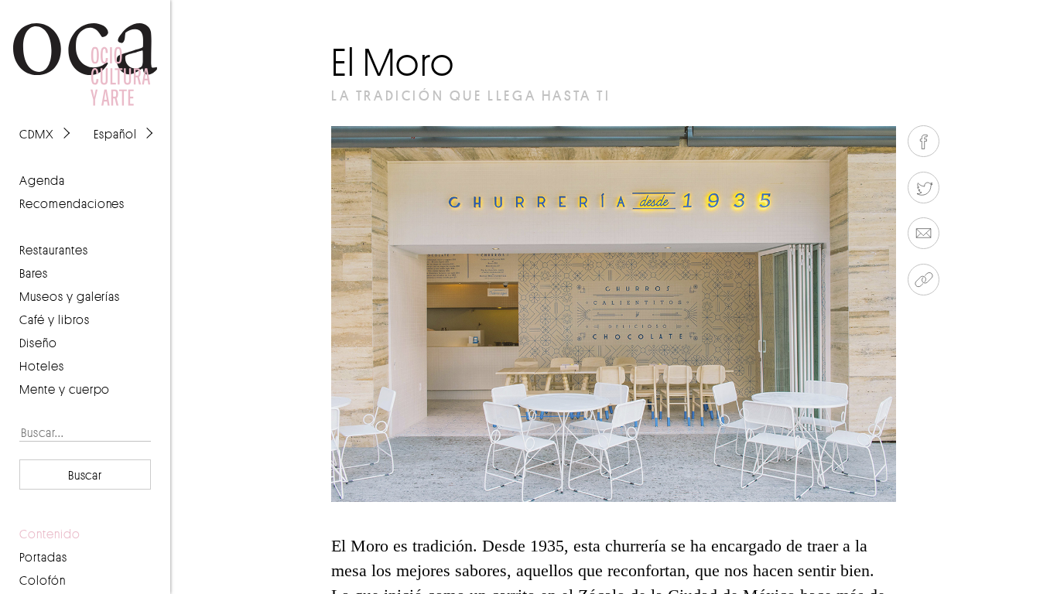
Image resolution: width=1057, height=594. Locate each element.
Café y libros (54, 319)
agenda (42, 180)
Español (115, 134)
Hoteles (41, 366)
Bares (33, 273)
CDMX (36, 134)
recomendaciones (72, 203)
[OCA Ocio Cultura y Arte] (85, 49)
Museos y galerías (69, 296)
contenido (49, 533)
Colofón (42, 580)
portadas (43, 557)
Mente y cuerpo (64, 389)
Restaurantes (53, 250)
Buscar (85, 475)
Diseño (38, 342)
